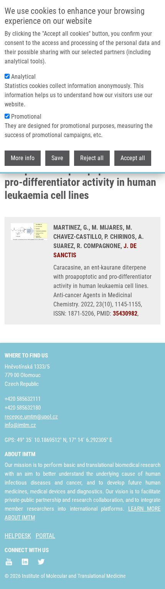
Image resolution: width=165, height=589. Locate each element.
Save (57, 158)
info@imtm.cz (20, 425)
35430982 (125, 313)
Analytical (23, 76)
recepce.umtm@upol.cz (31, 416)
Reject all (92, 158)
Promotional (26, 116)
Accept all (132, 158)
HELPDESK (18, 535)
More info (23, 158)
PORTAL (45, 535)
